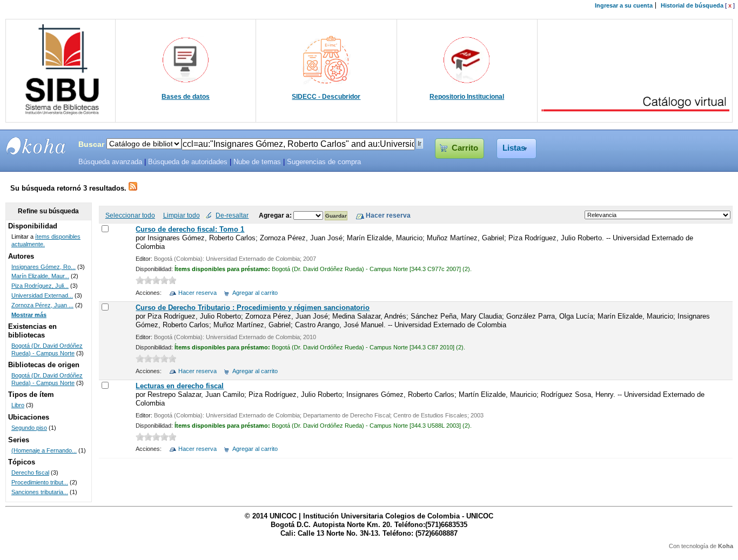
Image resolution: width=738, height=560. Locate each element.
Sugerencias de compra (324, 162)
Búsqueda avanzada (110, 162)
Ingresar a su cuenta (624, 5)
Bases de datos (186, 96)
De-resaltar (232, 215)
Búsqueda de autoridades (187, 162)
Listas (513, 148)
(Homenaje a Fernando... (44, 450)
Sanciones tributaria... (39, 492)
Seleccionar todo (130, 215)
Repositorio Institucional (467, 96)
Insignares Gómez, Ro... (43, 267)
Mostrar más (28, 315)
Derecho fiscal (30, 472)
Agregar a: (276, 215)
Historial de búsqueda (692, 5)
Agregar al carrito (255, 292)
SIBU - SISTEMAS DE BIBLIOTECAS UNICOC (36, 146)
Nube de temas (257, 162)
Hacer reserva (197, 292)
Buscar (91, 144)
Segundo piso (29, 427)
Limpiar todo (181, 215)
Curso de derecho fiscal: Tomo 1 (190, 229)
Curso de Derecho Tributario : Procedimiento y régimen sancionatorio (253, 307)
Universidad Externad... (42, 295)
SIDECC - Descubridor (326, 96)
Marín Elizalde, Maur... (40, 276)
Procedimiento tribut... (39, 482)
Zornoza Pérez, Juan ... (42, 305)
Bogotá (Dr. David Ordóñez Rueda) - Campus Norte (47, 349)
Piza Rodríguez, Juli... (40, 285)
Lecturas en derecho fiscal (180, 386)
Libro (17, 405)
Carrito (465, 148)
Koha (725, 546)
